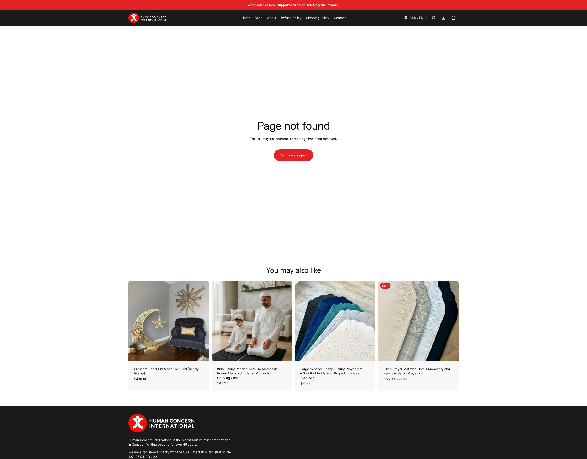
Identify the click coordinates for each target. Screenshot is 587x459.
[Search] (434, 18)
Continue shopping (294, 155)
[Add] (202, 354)
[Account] (443, 18)
